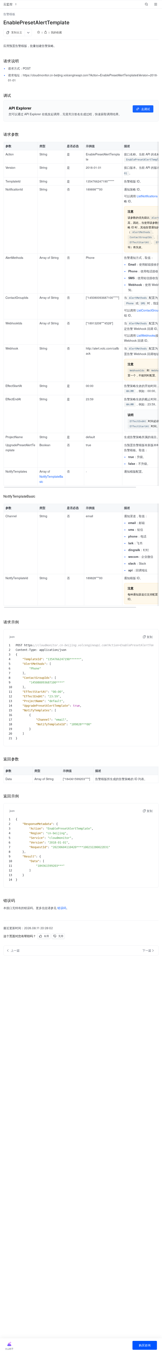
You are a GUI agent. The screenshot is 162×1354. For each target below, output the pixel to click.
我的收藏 (56, 32)
